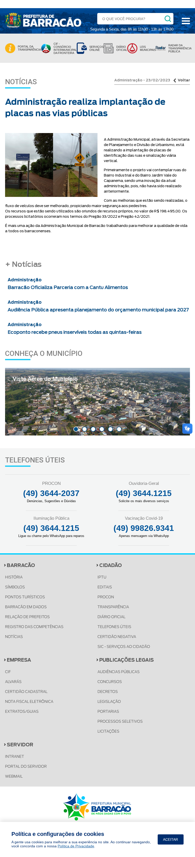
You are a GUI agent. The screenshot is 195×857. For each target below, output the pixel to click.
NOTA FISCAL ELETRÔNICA (29, 702)
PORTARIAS (108, 711)
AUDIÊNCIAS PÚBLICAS (119, 672)
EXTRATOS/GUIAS (22, 711)
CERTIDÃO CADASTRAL (26, 692)
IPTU (102, 577)
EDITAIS (105, 587)
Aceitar (170, 839)
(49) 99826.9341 (143, 528)
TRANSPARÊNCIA (113, 607)
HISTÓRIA (14, 577)
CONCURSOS (110, 682)
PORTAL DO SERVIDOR (26, 766)
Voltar (184, 80)
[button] (76, 429)
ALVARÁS (13, 682)
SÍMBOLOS (15, 587)
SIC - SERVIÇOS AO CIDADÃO (124, 647)
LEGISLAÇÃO (109, 702)
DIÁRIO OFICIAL (111, 617)
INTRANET (14, 756)
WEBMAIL (14, 776)
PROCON (106, 597)
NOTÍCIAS (14, 637)
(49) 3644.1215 (144, 493)
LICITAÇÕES (108, 731)
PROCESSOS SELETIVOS (120, 721)
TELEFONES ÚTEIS (114, 627)
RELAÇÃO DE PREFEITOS (27, 617)
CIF (8, 672)
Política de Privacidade (76, 846)
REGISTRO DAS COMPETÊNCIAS (34, 627)
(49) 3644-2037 (51, 493)
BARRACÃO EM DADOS (26, 607)
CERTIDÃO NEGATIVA (117, 637)
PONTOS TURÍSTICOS (25, 597)
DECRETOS (108, 692)
